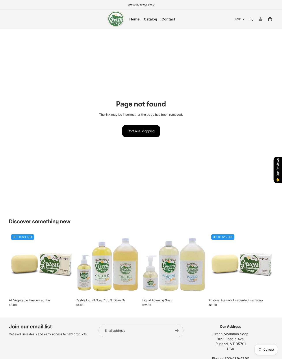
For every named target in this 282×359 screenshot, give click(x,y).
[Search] (251, 19)
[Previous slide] (82, 264)
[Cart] (270, 19)
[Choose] (66, 289)
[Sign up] (177, 330)
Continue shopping (141, 131)
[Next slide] (133, 264)
